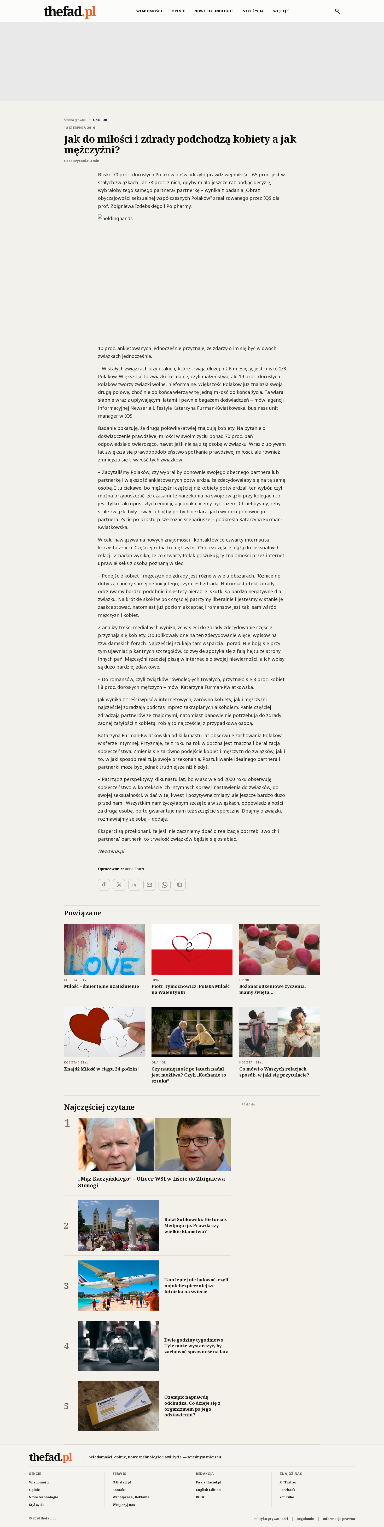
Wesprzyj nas (124, 1504)
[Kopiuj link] (180, 885)
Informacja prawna (339, 1519)
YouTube (287, 1497)
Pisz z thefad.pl (208, 1482)
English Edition (208, 1490)
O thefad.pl (122, 1482)
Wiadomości (149, 11)
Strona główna (75, 120)
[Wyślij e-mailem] (149, 885)
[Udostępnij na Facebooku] (104, 885)
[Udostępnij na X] (119, 885)
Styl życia (253, 11)
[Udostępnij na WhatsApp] (165, 885)
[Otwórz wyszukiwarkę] (334, 11)
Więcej (279, 11)
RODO (201, 1497)
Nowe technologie (213, 11)
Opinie (178, 11)
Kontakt (119, 1490)
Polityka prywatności (271, 1519)
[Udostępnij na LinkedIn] (134, 885)
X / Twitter (288, 1482)
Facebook (287, 1490)
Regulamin (305, 1519)
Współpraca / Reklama (131, 1497)
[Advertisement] (192, 61)
